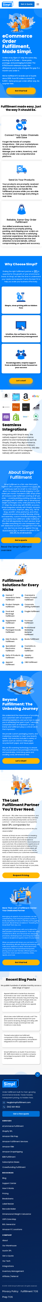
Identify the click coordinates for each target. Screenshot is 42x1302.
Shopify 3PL (7, 1131)
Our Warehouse (9, 1245)
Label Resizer (8, 1204)
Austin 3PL (36, 486)
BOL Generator (9, 1224)
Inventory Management (13, 1271)
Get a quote (21, 540)
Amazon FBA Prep (10, 1136)
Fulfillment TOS (29, 1291)
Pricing (5, 1193)
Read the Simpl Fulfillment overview (16, 548)
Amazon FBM (8, 1146)
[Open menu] (37, 4)
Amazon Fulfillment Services (15, 1141)
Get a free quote (21, 1114)
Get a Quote (8, 1256)
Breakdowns (7, 1198)
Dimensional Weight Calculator (16, 1214)
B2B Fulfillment (9, 1157)
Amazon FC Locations (12, 1229)
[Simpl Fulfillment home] (7, 4)
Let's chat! (21, 380)
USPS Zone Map (9, 1219)
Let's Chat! (21, 761)
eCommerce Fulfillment (13, 1126)
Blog (4, 1178)
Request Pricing (21, 875)
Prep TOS (7, 1297)
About (5, 1240)
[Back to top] (37, 1074)
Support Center (9, 1183)
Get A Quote (26, 4)
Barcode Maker (9, 1209)
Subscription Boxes (10, 1162)
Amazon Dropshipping (12, 1151)
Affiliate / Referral (10, 1276)
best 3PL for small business (21, 532)
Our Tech (6, 1261)
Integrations (8, 1266)
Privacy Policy (10, 1291)
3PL (36, 271)
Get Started (21, 90)
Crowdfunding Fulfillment (14, 1167)
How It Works (8, 1188)
